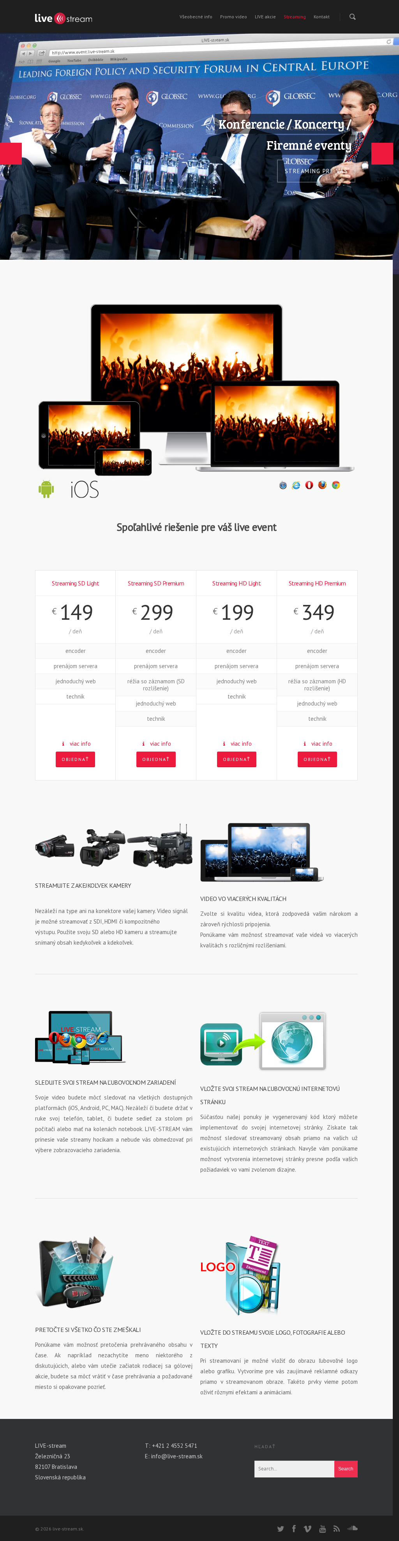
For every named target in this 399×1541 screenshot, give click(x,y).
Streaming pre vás (316, 171)
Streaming (295, 17)
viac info (80, 743)
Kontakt (322, 17)
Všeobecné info (196, 17)
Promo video (233, 17)
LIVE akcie (265, 17)
